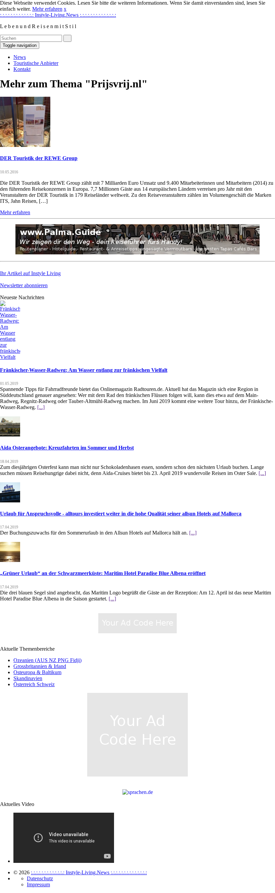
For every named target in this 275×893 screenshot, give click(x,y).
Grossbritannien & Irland (39, 666)
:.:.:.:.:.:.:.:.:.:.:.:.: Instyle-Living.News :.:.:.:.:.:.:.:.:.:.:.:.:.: (58, 15)
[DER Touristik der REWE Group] (25, 145)
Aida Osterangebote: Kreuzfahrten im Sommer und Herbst (67, 448)
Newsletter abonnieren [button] (24, 285)
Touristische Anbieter (35, 63)
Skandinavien (27, 678)
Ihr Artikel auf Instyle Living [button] (30, 273)
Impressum (38, 884)
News (19, 57)
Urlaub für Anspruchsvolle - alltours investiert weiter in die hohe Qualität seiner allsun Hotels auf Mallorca (120, 513)
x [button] (65, 9)
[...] (41, 407)
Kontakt (22, 69)
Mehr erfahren (47, 9)
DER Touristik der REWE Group (38, 158)
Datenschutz (40, 878)
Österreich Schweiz (34, 684)
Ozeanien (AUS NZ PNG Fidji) (47, 660)
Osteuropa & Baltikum (37, 672)
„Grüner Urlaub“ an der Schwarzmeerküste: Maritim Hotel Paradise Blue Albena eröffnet (103, 573)
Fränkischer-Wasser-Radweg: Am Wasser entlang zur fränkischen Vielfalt (83, 370)
